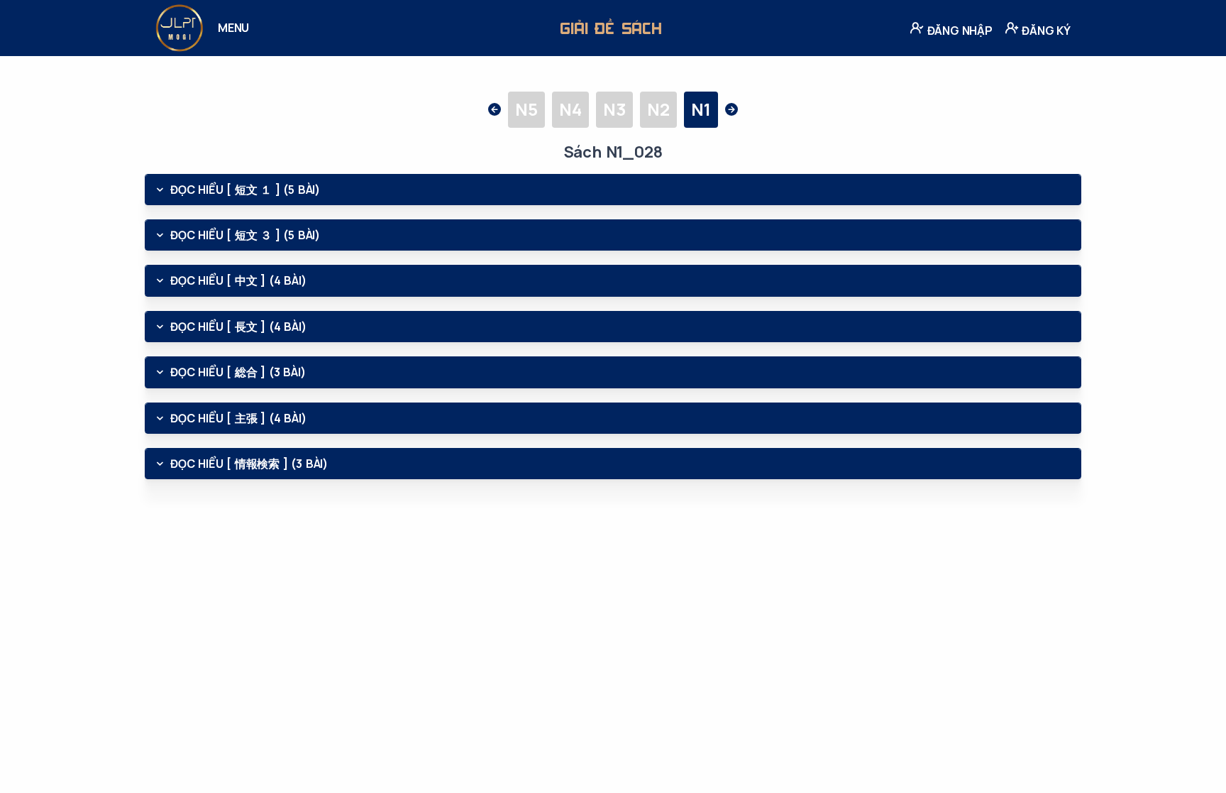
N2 (658, 109)
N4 (570, 109)
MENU (233, 27)
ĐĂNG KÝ (1045, 30)
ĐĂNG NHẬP (958, 30)
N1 (701, 109)
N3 (614, 109)
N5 (526, 109)
